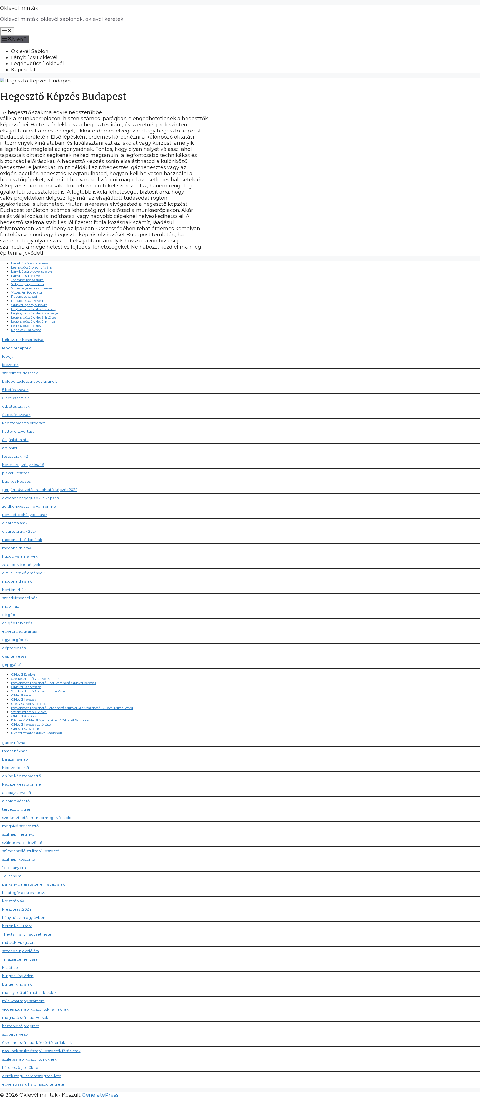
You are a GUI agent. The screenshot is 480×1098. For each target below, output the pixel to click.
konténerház (14, 589)
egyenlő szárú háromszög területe (33, 1084)
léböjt (7, 356)
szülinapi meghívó (18, 834)
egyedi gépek (15, 639)
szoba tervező (15, 1034)
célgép (8, 614)
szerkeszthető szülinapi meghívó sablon (38, 817)
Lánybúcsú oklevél (34, 57)
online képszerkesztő (21, 776)
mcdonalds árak (16, 548)
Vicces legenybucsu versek (31, 288)
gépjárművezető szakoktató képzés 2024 (40, 489)
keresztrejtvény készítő (23, 464)
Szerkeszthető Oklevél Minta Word (38, 691)
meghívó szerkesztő (20, 826)
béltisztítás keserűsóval (23, 339)
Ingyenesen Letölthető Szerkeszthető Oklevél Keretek (53, 683)
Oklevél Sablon (30, 51)
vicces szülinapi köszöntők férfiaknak (35, 1009)
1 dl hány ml (12, 876)
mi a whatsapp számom (23, 1001)
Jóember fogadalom (27, 280)
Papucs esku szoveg (27, 301)
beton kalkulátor (17, 926)
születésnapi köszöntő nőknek (29, 1059)
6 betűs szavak (15, 398)
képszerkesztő (15, 767)
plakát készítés (15, 473)
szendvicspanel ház (19, 598)
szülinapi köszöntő (18, 859)
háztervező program (20, 1026)
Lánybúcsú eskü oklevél (30, 263)
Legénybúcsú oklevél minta (33, 321)
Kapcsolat (23, 70)
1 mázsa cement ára (20, 959)
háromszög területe (20, 1067)
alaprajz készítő (16, 801)
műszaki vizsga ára (19, 942)
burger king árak (17, 984)
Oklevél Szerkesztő (26, 687)
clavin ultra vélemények (23, 573)
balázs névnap (15, 759)
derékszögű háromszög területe (31, 1076)
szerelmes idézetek (20, 373)
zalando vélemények (21, 564)
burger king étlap (18, 976)
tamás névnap (15, 751)
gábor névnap (15, 742)
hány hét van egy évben (23, 917)
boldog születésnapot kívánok (29, 381)
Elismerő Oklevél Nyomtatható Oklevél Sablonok (50, 720)
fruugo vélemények (20, 556)
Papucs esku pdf (24, 296)
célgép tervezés (17, 623)
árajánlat (10, 448)
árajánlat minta (15, 439)
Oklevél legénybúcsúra (29, 305)
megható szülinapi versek (25, 1017)
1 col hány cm (14, 867)
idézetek (10, 364)
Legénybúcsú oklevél (37, 64)
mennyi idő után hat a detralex (29, 992)
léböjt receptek (16, 348)
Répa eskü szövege (26, 330)
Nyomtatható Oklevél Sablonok (36, 733)
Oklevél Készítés (23, 716)
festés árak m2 (15, 456)
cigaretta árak (15, 523)
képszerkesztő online (21, 784)
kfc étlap (10, 967)
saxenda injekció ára (20, 951)
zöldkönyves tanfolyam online (29, 506)
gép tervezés (14, 656)
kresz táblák (13, 901)
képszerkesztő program (24, 423)
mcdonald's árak (17, 581)
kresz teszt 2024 (16, 909)
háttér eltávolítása (18, 431)
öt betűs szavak (16, 414)
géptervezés (14, 648)
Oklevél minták (19, 8)
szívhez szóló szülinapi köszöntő (30, 851)
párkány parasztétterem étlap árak (33, 884)
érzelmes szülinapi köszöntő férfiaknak (37, 1042)
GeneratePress (100, 1095)
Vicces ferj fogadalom (28, 292)
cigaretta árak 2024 (19, 531)
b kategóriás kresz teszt (23, 892)
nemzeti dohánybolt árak (25, 514)
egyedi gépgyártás (19, 631)
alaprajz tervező (16, 792)
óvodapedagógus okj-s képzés (30, 498)
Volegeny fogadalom (27, 284)
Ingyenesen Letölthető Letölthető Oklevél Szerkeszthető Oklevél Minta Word (72, 708)
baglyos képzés (16, 481)
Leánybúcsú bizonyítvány (32, 267)
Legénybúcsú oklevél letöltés (33, 317)
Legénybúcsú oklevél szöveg (33, 309)
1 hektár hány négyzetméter (27, 934)
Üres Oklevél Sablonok (29, 703)
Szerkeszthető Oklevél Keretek (35, 678)
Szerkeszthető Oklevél (29, 712)
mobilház (10, 606)
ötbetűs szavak (16, 406)
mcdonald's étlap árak (22, 539)
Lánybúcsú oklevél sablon (31, 271)
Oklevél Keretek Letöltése (31, 724)
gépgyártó (12, 664)
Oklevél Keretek (23, 699)
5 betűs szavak (15, 389)
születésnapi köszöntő (22, 842)
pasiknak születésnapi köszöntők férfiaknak (41, 1051)
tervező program (17, 809)
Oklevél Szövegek (25, 728)
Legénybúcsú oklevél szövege (34, 313)
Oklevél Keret (21, 695)
